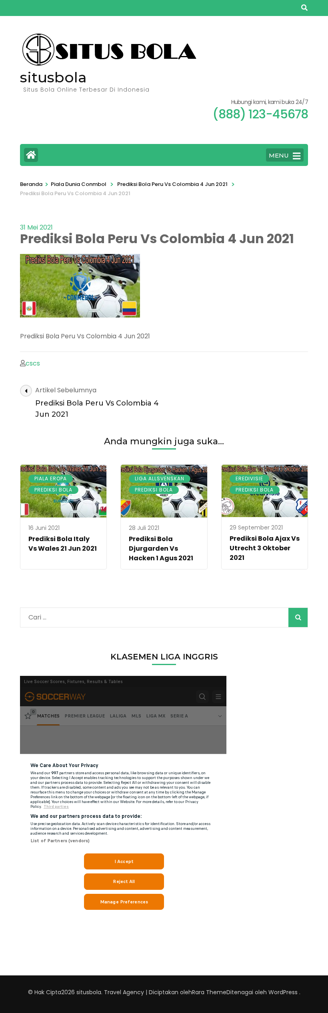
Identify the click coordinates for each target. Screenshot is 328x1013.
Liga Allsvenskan (159, 478)
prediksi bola (53, 489)
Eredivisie (249, 478)
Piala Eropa (50, 478)
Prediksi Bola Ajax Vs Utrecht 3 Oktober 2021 (265, 548)
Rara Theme (209, 992)
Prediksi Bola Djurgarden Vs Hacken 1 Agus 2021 (161, 548)
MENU (279, 155)
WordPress (283, 992)
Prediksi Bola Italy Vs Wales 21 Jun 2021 (62, 543)
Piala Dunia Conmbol (78, 184)
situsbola (53, 77)
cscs (33, 363)
